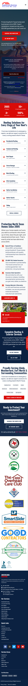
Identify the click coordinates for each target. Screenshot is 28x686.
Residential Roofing (12, 141)
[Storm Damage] (4, 166)
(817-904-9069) (21, 432)
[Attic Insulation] (4, 181)
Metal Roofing (10, 173)
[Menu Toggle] (25, 4)
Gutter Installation (11, 190)
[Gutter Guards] (4, 198)
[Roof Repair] (4, 157)
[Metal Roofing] (4, 173)
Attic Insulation (10, 181)
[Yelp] (18, 646)
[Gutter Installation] (4, 190)
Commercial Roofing (12, 149)
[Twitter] (14, 646)
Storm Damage (10, 165)
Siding (8, 205)
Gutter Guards (10, 198)
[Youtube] (22, 646)
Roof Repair (9, 156)
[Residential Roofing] (4, 141)
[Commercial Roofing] (4, 149)
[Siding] (4, 205)
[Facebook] (5, 646)
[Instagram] (9, 646)
